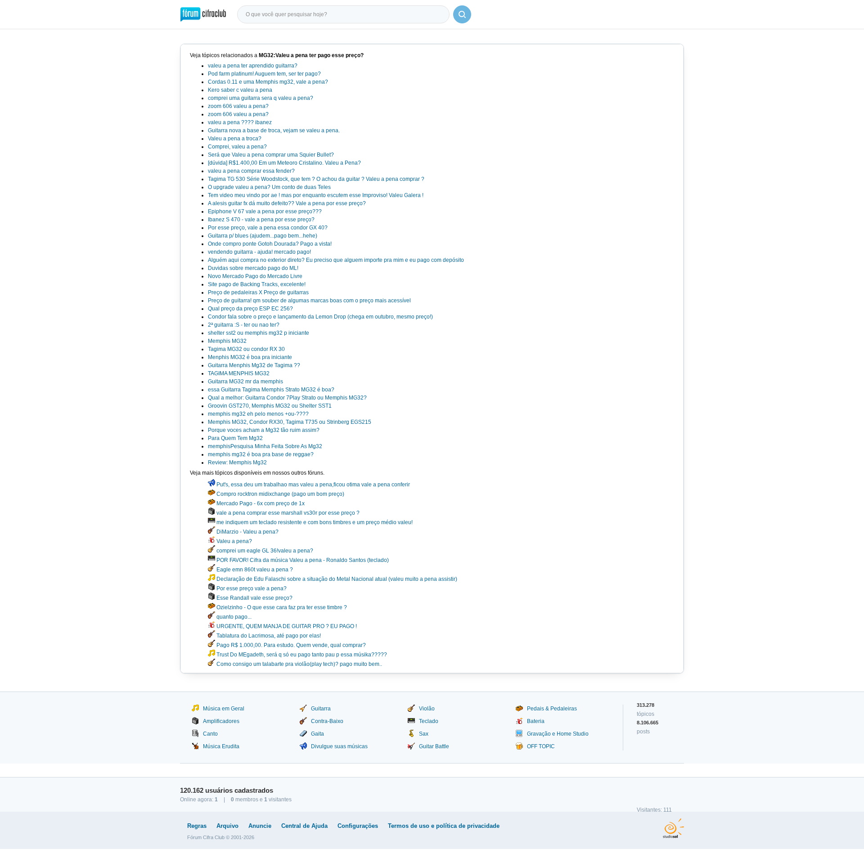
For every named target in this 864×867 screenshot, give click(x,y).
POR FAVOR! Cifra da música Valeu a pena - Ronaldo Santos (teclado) (302, 560)
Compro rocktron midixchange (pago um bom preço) (279, 494)
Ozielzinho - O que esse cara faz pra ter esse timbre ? (281, 607)
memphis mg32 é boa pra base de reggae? (261, 454)
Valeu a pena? (233, 541)
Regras (197, 825)
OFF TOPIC (541, 746)
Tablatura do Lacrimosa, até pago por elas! (268, 636)
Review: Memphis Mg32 (237, 462)
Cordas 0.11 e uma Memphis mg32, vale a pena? (268, 82)
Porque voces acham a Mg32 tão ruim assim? (264, 430)
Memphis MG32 (227, 341)
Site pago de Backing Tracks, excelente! (257, 284)
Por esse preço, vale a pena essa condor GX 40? (268, 228)
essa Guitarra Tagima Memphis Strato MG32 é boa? (271, 389)
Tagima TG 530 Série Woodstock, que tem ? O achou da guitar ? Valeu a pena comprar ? (316, 179)
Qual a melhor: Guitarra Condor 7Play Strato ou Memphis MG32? (287, 398)
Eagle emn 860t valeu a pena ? (254, 569)
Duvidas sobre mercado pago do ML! (253, 268)
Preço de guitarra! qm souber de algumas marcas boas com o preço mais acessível (309, 300)
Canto (210, 734)
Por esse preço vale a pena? (251, 588)
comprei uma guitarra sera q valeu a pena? (260, 98)
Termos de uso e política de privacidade (444, 825)
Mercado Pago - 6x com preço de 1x (260, 503)
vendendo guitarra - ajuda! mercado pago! (259, 252)
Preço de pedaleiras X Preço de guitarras (258, 292)
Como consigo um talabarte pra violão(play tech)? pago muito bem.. (298, 664)
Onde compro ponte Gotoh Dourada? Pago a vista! (270, 244)
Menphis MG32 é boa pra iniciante (250, 357)
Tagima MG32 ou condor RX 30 (246, 349)
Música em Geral (223, 708)
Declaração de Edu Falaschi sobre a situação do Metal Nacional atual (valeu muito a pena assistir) (336, 579)
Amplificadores (221, 721)
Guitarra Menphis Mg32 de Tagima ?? (254, 365)
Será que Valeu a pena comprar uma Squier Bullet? (271, 155)
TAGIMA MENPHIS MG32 (239, 373)
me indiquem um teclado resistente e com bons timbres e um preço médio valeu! (314, 522)
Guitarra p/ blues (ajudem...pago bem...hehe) (262, 236)
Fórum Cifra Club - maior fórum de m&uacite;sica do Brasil (203, 14)
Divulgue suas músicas (339, 746)
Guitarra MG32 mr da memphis (245, 381)
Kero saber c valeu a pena (240, 90)
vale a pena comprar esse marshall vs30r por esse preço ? (287, 513)
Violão (427, 708)
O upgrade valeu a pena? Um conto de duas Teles (269, 187)
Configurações (358, 825)
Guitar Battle (434, 746)
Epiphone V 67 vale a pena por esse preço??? (265, 211)
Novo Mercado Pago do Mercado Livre (255, 276)
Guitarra (321, 708)
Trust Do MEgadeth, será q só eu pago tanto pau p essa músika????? (301, 654)
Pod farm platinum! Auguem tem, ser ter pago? (264, 74)
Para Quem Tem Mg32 (235, 438)
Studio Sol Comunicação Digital (673, 828)
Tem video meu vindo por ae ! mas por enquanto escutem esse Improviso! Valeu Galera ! (315, 195)
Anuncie (259, 825)
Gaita (317, 734)
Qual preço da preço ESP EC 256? (250, 308)
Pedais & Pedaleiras (552, 708)
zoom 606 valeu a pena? (238, 106)
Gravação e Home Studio (558, 734)
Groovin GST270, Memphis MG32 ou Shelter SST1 (270, 406)
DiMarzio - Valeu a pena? (247, 532)
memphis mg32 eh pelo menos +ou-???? (258, 414)
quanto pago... (233, 617)
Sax (423, 734)
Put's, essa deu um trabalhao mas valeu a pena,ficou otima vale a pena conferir (312, 484)
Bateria (535, 721)
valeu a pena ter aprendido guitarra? (252, 66)
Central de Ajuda (304, 825)
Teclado (428, 721)
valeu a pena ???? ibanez (240, 122)
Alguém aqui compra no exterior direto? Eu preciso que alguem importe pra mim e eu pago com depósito (336, 260)
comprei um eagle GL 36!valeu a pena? (264, 551)
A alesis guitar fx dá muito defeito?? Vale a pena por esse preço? (287, 203)
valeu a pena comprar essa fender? (251, 171)
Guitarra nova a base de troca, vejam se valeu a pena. (274, 130)
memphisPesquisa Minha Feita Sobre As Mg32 (265, 446)
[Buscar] (462, 14)
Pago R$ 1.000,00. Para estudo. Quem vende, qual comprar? (290, 645)
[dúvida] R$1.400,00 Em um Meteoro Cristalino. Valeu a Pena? (284, 163)
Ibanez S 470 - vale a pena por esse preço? (261, 219)
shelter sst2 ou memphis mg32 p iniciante (258, 333)
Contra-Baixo (327, 721)
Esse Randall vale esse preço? (253, 598)
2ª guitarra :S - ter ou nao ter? (243, 325)
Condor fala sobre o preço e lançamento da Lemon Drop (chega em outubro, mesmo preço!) (320, 317)
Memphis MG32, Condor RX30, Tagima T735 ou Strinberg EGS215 (289, 422)
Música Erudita (221, 746)
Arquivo (227, 825)
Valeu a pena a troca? (234, 138)
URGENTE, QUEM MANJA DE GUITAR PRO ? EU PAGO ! (286, 626)
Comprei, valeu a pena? (237, 147)
